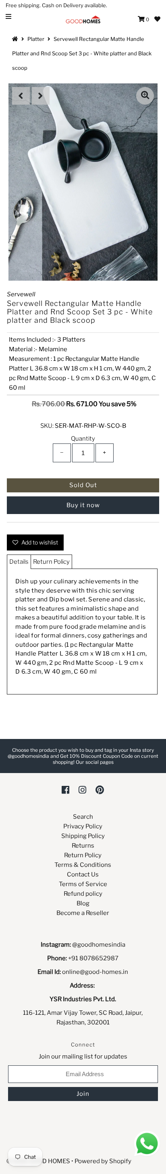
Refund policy (83, 893)
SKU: (47, 425)
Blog (83, 903)
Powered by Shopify (103, 1161)
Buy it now (83, 505)
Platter (35, 39)
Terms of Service (83, 884)
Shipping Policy (83, 836)
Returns (83, 845)
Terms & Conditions (82, 864)
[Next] (41, 96)
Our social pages (95, 762)
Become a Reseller (82, 913)
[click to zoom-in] (145, 96)
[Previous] (21, 96)
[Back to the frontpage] (16, 39)
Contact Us (83, 874)
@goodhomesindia (98, 944)
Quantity (83, 438)
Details (19, 561)
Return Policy (51, 561)
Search (83, 816)
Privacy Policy (82, 826)
